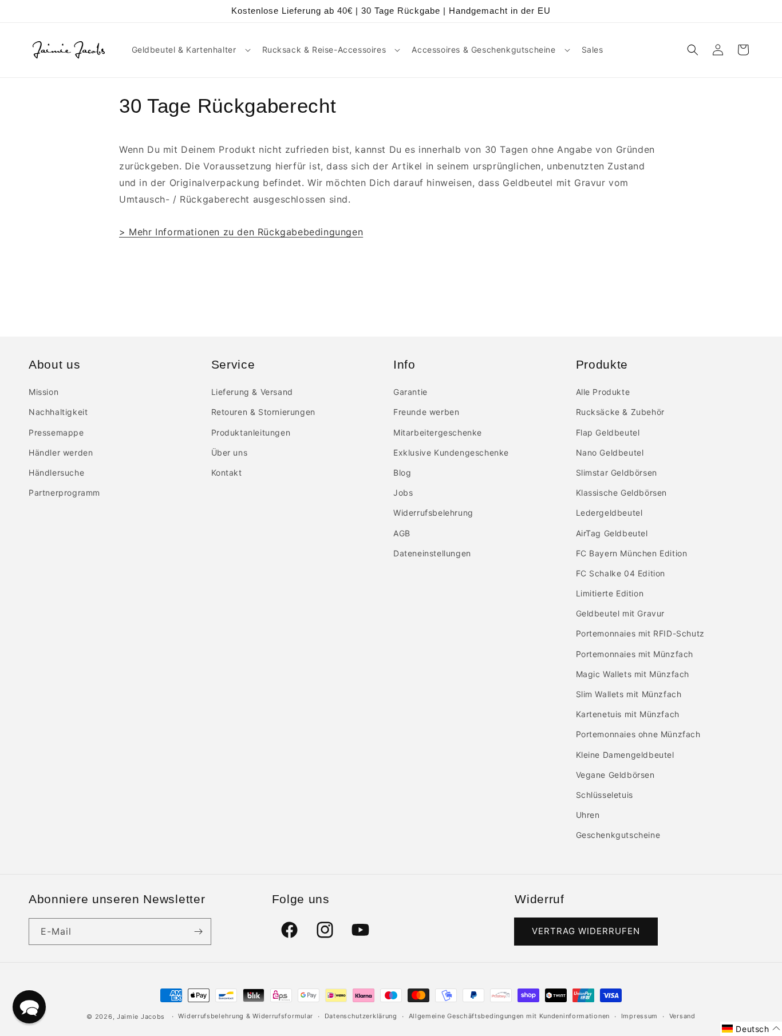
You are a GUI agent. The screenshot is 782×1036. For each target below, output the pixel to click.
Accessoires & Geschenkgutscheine (483, 49)
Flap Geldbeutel (608, 432)
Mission (43, 392)
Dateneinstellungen (432, 553)
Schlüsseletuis (604, 795)
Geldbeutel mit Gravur (620, 613)
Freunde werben (426, 412)
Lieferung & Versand (252, 392)
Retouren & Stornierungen (263, 412)
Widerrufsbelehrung (433, 512)
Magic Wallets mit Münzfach (633, 674)
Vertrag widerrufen (586, 931)
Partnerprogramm (64, 492)
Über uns (229, 452)
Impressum (639, 1016)
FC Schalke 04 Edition (621, 573)
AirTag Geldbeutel (612, 533)
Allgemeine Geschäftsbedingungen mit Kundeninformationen (509, 1016)
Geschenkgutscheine (618, 835)
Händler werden (61, 452)
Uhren (588, 815)
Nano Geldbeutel (610, 452)
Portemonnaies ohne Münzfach (638, 734)
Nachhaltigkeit (58, 412)
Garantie (410, 392)
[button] (190, 50)
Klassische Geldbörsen (622, 492)
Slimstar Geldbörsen (616, 472)
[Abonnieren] (198, 931)
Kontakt (226, 472)
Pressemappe (56, 432)
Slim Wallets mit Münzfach (629, 694)
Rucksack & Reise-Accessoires (324, 49)
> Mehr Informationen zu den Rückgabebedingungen (241, 232)
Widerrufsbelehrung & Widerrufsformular (245, 1016)
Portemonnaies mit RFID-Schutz (640, 633)
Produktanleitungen (251, 432)
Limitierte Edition (610, 593)
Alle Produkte (603, 392)
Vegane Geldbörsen (615, 775)
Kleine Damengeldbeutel (625, 755)
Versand (682, 1016)
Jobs (403, 492)
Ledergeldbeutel (609, 512)
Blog (402, 472)
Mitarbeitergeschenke (437, 432)
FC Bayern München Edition (632, 553)
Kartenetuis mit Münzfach (628, 714)
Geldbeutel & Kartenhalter (184, 49)
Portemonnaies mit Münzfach (635, 654)
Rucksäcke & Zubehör (620, 412)
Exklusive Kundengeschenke (451, 452)
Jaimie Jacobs (141, 1017)
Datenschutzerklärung (361, 1016)
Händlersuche (56, 472)
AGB (401, 533)
